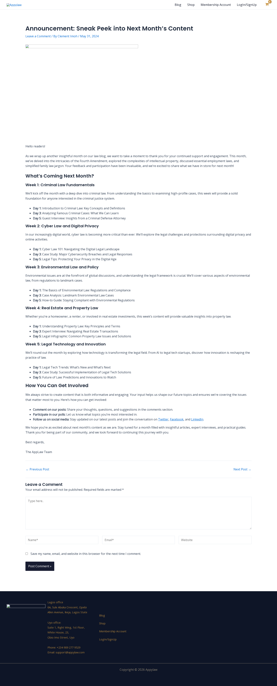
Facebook (177, 419)
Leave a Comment (38, 36)
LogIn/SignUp (247, 5)
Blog (178, 5)
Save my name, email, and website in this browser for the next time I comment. (86, 554)
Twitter (163, 419)
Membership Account (216, 5)
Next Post (242, 469)
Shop (191, 5)
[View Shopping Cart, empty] (266, 5)
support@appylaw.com (70, 652)
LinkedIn (197, 419)
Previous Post (37, 469)
